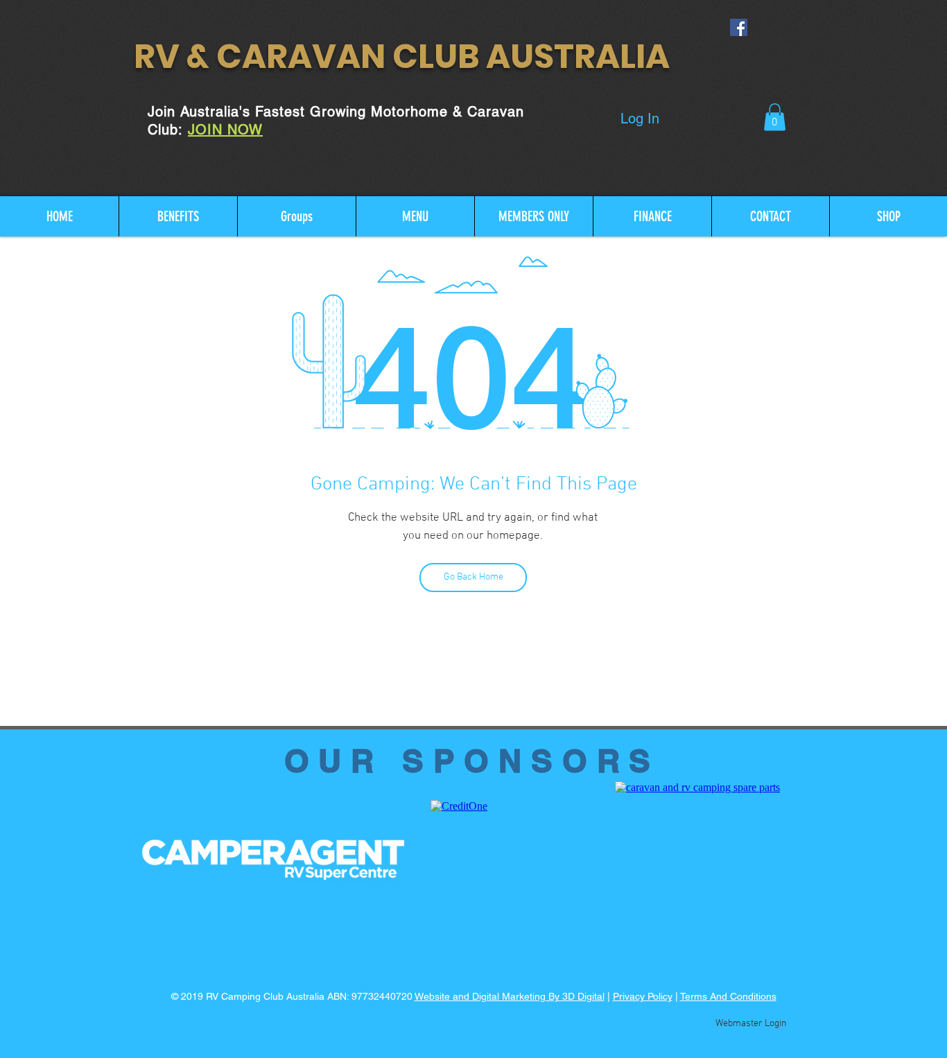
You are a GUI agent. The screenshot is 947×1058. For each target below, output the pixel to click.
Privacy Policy (642, 996)
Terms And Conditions (728, 996)
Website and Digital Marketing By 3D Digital (510, 996)
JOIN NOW (225, 129)
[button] (774, 116)
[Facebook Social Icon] (738, 27)
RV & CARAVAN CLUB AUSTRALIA (402, 56)
